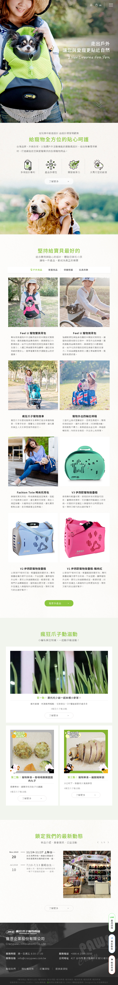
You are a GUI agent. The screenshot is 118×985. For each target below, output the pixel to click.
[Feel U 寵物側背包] (85, 302)
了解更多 (59, 181)
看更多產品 (59, 603)
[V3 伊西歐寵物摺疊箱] (85, 461)
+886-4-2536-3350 (81, 953)
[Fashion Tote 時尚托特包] (33, 461)
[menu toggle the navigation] (110, 5)
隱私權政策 (28, 969)
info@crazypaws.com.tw (32, 958)
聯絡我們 (11, 969)
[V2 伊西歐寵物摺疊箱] (33, 538)
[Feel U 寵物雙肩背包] (33, 302)
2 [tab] (3, 64)
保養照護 (68, 269)
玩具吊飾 (83, 269)
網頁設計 (104, 982)
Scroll (99, 113)
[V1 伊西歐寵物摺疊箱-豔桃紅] (85, 538)
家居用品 (53, 269)
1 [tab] (3, 59)
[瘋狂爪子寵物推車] (33, 385)
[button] (97, 842)
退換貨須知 (61, 969)
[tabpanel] (59, 61)
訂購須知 (45, 969)
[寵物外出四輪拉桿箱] (85, 385)
